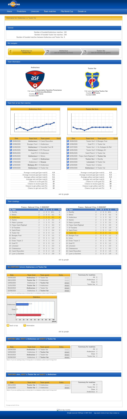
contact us (116, 413)
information (30, 325)
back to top (13, 325)
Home (9, 11)
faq (111, 413)
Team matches (50, 11)
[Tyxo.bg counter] (63, 410)
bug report (97, 413)
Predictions (21, 11)
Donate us (82, 11)
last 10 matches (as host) (63, 52)
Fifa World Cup (67, 11)
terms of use (105, 413)
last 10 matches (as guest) (101, 52)
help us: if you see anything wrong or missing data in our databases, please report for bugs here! (32, 293)
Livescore (35, 11)
